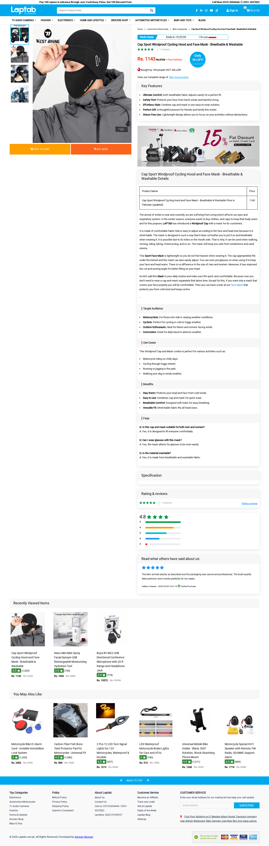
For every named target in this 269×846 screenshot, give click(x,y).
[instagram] (206, 10)
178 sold (203, 37)
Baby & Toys (15, 823)
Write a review (250, 503)
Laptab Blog (143, 814)
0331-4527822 (251, 2)
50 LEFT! (197, 59)
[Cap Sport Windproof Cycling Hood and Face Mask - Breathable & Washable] (28, 646)
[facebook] (197, 10)
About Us (100, 797)
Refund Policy (59, 797)
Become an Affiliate (147, 797)
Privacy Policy (59, 801)
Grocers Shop (120, 20)
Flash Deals (147, 37)
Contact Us (101, 801)
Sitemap (141, 819)
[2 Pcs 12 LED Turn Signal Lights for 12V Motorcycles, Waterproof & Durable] (113, 737)
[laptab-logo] (23, 10)
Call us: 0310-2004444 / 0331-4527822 (111, 808)
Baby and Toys (183, 20)
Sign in (233, 10)
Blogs (202, 20)
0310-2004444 (231, 2)
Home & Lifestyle (18, 814)
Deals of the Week (146, 810)
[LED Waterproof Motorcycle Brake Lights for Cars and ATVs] (156, 737)
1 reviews (164, 49)
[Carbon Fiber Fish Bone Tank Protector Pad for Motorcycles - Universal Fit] (70, 737)
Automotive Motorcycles (151, 20)
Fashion (46, 20)
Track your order (146, 801)
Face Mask (237, 284)
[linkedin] (201, 10)
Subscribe (246, 805)
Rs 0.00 (255, 10)
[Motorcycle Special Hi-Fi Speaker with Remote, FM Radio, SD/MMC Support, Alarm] (241, 737)
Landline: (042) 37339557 (108, 814)
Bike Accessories (179, 77)
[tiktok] (217, 10)
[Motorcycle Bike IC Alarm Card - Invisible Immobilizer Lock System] (28, 737)
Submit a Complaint (63, 810)
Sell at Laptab (144, 806)
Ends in (170, 37)
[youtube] (211, 10)
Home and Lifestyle (92, 20)
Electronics (65, 20)
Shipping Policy (60, 806)
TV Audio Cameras (23, 20)
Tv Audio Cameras (19, 806)
